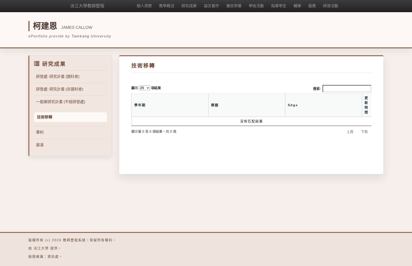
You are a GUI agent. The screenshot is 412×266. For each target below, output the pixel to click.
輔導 (297, 6)
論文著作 (211, 6)
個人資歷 (144, 6)
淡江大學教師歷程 (87, 6)
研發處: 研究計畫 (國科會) (57, 77)
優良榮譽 (234, 6)
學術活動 (256, 6)
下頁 (364, 132)
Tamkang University (91, 36)
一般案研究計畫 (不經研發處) (60, 102)
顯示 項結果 (146, 88)
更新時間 (366, 105)
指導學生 (278, 6)
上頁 (350, 132)
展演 (40, 145)
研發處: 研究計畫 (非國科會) (59, 89)
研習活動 (330, 6)
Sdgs (293, 105)
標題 (215, 105)
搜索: (317, 88)
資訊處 (53, 256)
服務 (312, 6)
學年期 (140, 105)
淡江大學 (41, 248)
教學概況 (166, 6)
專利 (40, 132)
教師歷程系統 (74, 240)
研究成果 (189, 6)
